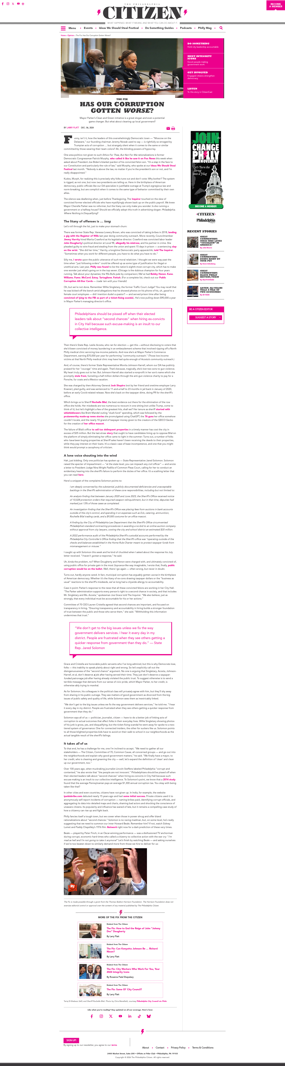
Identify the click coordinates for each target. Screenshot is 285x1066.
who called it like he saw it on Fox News (132, 158)
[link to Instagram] (8, 3)
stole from (80, 376)
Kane (170, 274)
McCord (86, 278)
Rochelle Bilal (99, 402)
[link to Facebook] (2, 3)
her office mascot (93, 424)
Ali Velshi (205, 295)
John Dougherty (73, 243)
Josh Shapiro (118, 386)
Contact (160, 1048)
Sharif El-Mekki (208, 280)
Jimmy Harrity (72, 239)
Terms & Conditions (202, 1048)
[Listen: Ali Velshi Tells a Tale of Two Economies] (192, 291)
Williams (68, 278)
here (80, 475)
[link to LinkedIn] (130, 1016)
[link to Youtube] (18, 3)
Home (63, 35)
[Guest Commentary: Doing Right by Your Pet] (192, 259)
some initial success (134, 796)
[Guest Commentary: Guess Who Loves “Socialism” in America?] (192, 242)
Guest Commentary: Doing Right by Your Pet (210, 258)
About (145, 1048)
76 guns (148, 416)
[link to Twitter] (13, 3)
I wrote (77, 260)
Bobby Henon (158, 274)
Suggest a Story (205, 317)
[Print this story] (173, 128)
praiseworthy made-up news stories (84, 416)
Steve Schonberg (208, 264)
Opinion (71, 35)
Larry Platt (73, 128)
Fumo (77, 278)
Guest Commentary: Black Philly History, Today (209, 274)
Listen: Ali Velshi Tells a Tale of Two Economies (211, 290)
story (109, 433)
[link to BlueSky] (149, 1016)
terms (114, 1045)
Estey (95, 278)
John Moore (207, 248)
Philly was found (99, 267)
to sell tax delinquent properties (109, 430)
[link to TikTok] (139, 1016)
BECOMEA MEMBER (275, 5)
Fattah (117, 278)
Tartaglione (105, 278)
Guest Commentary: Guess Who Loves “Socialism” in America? (211, 241)
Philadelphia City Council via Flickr (152, 1001)
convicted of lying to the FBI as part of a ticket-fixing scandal (98, 298)
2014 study (168, 780)
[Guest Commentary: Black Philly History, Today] (192, 275)
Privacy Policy (178, 1048)
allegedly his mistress (127, 243)
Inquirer (136, 199)
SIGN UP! (71, 1040)
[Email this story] (168, 128)
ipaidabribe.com (73, 796)
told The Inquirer (163, 250)
